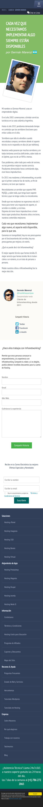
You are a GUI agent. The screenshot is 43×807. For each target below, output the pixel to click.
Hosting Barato (9, 548)
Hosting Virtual (9, 556)
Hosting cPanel (9, 522)
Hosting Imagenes (10, 531)
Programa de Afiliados (12, 643)
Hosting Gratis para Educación (15, 634)
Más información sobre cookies (15, 798)
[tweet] (17, 324)
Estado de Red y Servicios (13, 681)
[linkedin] (17, 332)
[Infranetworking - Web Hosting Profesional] (14, 4)
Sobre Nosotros (10, 720)
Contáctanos (8, 617)
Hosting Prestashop (11, 569)
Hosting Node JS (10, 604)
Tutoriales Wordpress (12, 699)
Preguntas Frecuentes (12, 673)
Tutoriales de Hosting (12, 707)
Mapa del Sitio (9, 660)
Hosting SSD (8, 539)
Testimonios (8, 746)
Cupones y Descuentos (12, 651)
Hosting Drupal (9, 587)
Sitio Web (5, 398)
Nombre (5, 377)
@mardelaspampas (25, 293)
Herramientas (9, 690)
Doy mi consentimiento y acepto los (18, 493)
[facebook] (17, 328)
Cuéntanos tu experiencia (11, 408)
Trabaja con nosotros (12, 737)
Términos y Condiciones (13, 625)
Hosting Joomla (10, 595)
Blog (6, 755)
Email (4, 387)
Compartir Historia (21, 445)
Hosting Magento (10, 578)
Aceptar (35, 794)
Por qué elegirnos (10, 729)
